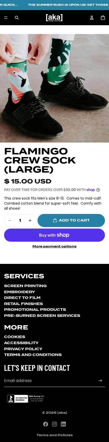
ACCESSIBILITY (21, 343)
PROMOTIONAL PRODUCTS (35, 310)
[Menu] (6, 17)
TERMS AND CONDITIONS (33, 355)
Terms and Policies (55, 435)
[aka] (62, 413)
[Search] (16, 17)
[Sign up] (100, 380)
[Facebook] (46, 424)
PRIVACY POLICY (23, 349)
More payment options (54, 246)
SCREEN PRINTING (25, 286)
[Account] (91, 17)
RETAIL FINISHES (23, 304)
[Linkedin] (63, 424)
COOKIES (14, 337)
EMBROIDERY (19, 292)
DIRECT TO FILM (22, 298)
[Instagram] (54, 424)
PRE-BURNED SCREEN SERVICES (42, 316)
